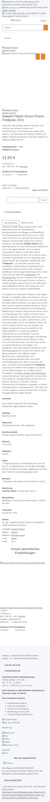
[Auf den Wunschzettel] (43, 57)
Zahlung (14, 798)
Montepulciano (18, 535)
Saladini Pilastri (18, 529)
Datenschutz (39, 792)
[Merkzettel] (36, 20)
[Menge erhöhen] (41, 206)
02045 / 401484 (9, 10)
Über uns (40, 795)
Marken (14, 532)
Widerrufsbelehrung (26, 795)
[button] (34, 20)
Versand (23, 166)
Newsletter (23, 798)
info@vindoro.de (12, 670)
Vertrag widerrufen (13, 780)
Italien (14, 538)
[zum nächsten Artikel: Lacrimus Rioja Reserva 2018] (13, 39)
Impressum (33, 798)
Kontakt (5, 795)
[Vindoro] (16, 20)
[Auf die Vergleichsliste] (38, 57)
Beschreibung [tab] (10, 222)
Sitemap (13, 795)
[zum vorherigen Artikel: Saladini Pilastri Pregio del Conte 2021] (18, 39)
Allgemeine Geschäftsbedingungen (18, 792)
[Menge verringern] (4, 200)
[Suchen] (46, 27)
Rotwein (15, 149)
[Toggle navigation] (5, 21)
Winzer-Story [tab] (27, 222)
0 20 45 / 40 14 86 (12, 665)
